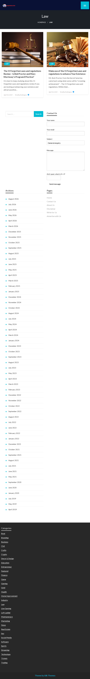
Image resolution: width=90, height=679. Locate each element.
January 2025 (13, 291)
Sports (3, 646)
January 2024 (13, 340)
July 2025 (12, 259)
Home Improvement (9, 596)
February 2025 (14, 286)
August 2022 (13, 417)
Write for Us (52, 212)
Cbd (3, 546)
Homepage (42, 22)
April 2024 (12, 330)
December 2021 (14, 444)
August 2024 (13, 313)
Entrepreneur (6, 567)
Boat (3, 533)
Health (4, 592)
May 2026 (12, 215)
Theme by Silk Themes (45, 675)
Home (49, 198)
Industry (4, 600)
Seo (2, 633)
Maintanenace (7, 617)
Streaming (5, 650)
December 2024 (14, 297)
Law (7, 64)
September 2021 (14, 455)
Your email (50, 130)
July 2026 (12, 204)
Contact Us (51, 201)
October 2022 (14, 406)
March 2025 (13, 281)
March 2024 (13, 335)
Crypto (4, 554)
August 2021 (13, 460)
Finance (4, 575)
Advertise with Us (54, 216)
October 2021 (14, 449)
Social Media (6, 637)
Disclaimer (51, 209)
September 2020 (14, 482)
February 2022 (14, 433)
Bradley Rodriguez (21, 95)
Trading (4, 662)
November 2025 (14, 237)
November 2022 (14, 400)
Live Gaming (6, 608)
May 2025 (12, 270)
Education (5, 563)
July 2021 (12, 466)
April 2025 (12, 275)
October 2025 (14, 242)
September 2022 (14, 411)
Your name (50, 120)
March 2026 (13, 226)
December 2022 (14, 395)
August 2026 (13, 199)
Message (50, 150)
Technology (6, 654)
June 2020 (12, 488)
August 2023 (13, 362)
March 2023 (13, 384)
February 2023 (14, 390)
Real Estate (5, 629)
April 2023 (12, 379)
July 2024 (12, 319)
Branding (5, 538)
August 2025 (13, 253)
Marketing (5, 621)
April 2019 (12, 509)
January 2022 (13, 439)
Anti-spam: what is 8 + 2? (56, 174)
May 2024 (12, 324)
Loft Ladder (6, 613)
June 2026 (12, 210)
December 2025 (14, 232)
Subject (49, 139)
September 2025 (14, 248)
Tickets (4, 658)
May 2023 (12, 373)
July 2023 (12, 368)
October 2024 (14, 308)
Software (5, 642)
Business (4, 542)
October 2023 (14, 351)
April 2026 (12, 221)
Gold (3, 588)
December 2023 (14, 346)
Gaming (4, 583)
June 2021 (12, 471)
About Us (50, 205)
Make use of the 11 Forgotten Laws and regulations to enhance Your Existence (67, 72)
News (3, 625)
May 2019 (12, 504)
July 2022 (12, 422)
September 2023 (14, 357)
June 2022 (12, 428)
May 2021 (12, 477)
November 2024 (14, 302)
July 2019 (12, 499)
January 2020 (13, 493)
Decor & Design (7, 558)
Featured (4, 571)
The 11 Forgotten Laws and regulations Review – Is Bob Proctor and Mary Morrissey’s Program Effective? (22, 74)
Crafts (3, 550)
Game (3, 579)
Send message (55, 184)
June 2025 (12, 264)
